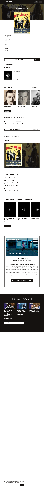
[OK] (22, 485)
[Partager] (35, 59)
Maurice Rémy (8, 106)
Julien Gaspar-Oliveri (27, 264)
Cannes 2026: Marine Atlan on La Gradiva (34, 312)
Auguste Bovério (36, 106)
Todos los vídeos (19, 322)
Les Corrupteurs (22, 218)
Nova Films (7, 40)
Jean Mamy (7, 36)
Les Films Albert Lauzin (22, 123)
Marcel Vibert (21, 106)
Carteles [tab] (7, 140)
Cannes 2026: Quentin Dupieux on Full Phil (21, 312)
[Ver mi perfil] (40, 2)
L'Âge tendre (13, 264)
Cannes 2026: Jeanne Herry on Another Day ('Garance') (8, 312)
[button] (37, 145)
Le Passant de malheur (35, 219)
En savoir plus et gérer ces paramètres (11, 482)
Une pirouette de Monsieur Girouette (9, 219)
